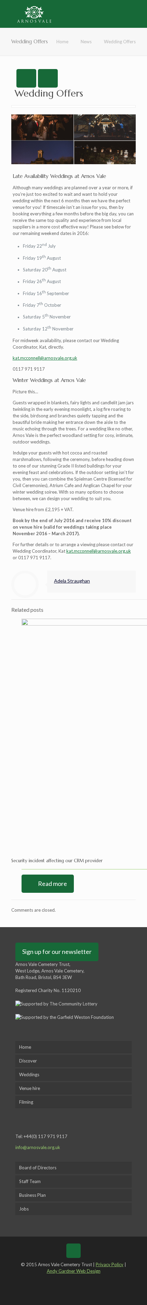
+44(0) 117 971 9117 (45, 1136)
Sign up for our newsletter (57, 951)
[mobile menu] (138, 14)
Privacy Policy (109, 1264)
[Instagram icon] (88, 1281)
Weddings (29, 1074)
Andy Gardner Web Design (74, 1271)
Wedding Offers (120, 41)
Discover (28, 1061)
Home (62, 41)
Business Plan (32, 1195)
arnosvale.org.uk (98, 551)
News (86, 41)
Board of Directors (37, 1167)
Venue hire (29, 1088)
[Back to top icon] (73, 1251)
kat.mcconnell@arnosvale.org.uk (45, 358)
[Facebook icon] (58, 1281)
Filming (26, 1102)
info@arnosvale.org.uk (37, 1147)
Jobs (24, 1209)
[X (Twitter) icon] (68, 1281)
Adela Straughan (72, 581)
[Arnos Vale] (34, 13)
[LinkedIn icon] (78, 1281)
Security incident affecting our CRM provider (57, 861)
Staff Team (30, 1181)
